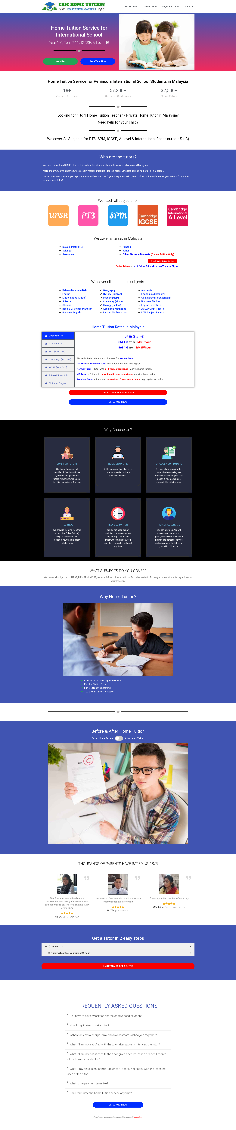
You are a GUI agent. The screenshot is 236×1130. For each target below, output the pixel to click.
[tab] (118, 946)
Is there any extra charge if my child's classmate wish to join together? (113, 1035)
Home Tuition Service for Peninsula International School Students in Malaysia (118, 81)
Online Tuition (150, 6)
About (187, 6)
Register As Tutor (170, 6)
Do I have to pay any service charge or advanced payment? (106, 1016)
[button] (60, 61)
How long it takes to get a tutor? (89, 1025)
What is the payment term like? (89, 1083)
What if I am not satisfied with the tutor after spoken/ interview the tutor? (115, 1044)
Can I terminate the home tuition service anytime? (101, 1093)
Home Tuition (131, 6)
